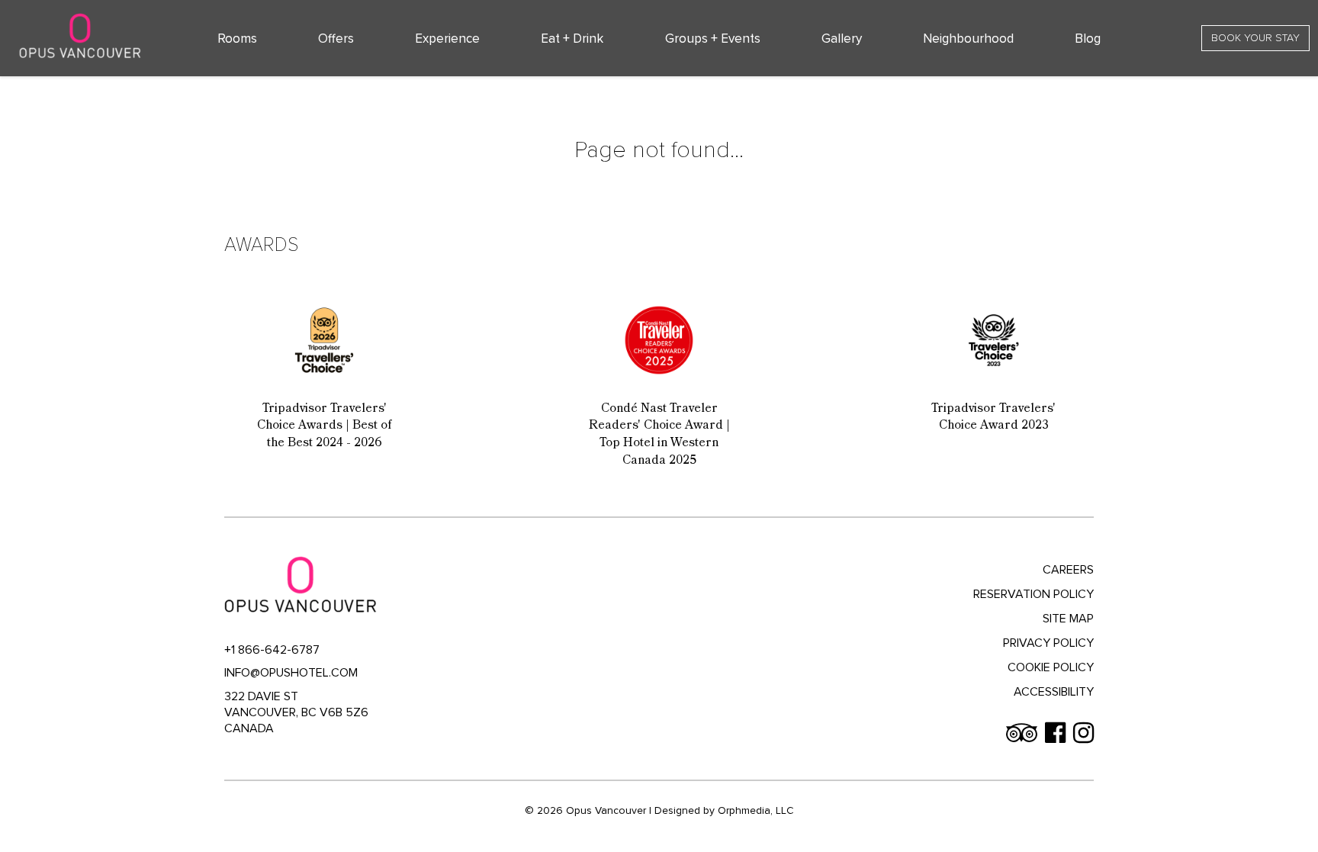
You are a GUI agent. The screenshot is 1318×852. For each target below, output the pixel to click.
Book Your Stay (1255, 37)
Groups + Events (712, 38)
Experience (447, 38)
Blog (1088, 38)
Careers (1068, 569)
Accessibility (1054, 691)
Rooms (237, 38)
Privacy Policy (1048, 643)
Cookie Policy (1051, 667)
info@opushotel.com (291, 672)
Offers (336, 38)
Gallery (841, 38)
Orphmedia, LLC (756, 810)
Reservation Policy (1033, 594)
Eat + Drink (572, 38)
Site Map (1068, 618)
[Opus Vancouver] (80, 36)
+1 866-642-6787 (272, 649)
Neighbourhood (968, 38)
